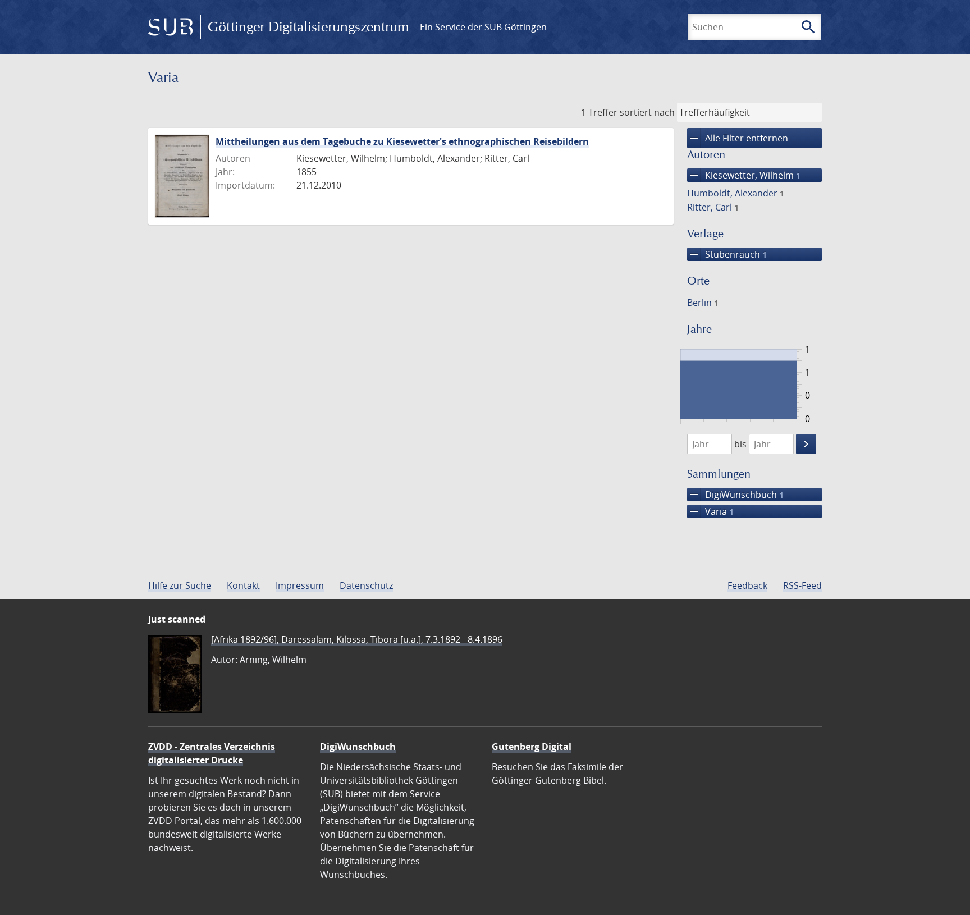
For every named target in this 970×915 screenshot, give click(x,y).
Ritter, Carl (713, 207)
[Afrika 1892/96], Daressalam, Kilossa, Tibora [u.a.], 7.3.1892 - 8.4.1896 (356, 639)
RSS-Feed (802, 585)
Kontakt (243, 585)
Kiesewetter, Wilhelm (743, 175)
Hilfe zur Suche (179, 585)
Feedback (747, 585)
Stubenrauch (727, 254)
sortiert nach (647, 112)
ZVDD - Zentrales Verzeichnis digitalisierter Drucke (211, 753)
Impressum (300, 585)
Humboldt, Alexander (735, 193)
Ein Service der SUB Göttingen (483, 27)
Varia (710, 511)
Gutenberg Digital (531, 746)
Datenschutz (366, 585)
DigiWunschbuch (735, 494)
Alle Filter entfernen (737, 138)
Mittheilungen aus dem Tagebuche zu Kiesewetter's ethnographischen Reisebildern (402, 141)
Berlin (703, 302)
